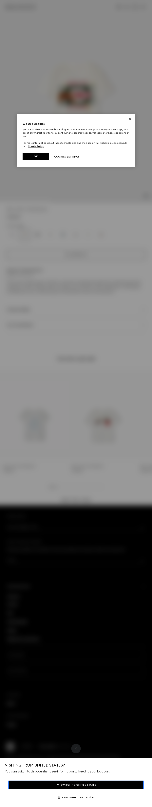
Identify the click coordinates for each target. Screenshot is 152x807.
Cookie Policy (36, 146)
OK (36, 156)
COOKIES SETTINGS (67, 156)
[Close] (76, 748)
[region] (76, 140)
